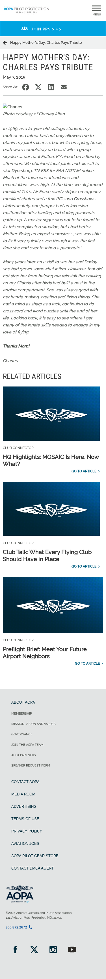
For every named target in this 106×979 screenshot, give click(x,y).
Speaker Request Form (30, 765)
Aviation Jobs (25, 843)
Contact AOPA (25, 782)
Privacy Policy (26, 831)
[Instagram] (53, 950)
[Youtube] (71, 950)
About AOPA (23, 702)
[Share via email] (63, 87)
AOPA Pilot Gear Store (35, 856)
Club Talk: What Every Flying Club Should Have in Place (47, 555)
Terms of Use (25, 819)
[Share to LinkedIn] (51, 87)
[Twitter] (34, 950)
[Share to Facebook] (25, 87)
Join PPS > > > (46, 29)
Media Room (23, 794)
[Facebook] (15, 950)
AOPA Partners (23, 755)
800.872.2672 (16, 927)
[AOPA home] (26, 13)
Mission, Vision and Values (33, 724)
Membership (21, 713)
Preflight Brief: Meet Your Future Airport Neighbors (45, 653)
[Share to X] (38, 87)
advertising (23, 806)
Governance (22, 734)
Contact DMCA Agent (32, 868)
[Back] (6, 42)
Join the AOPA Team (27, 745)
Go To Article (84, 471)
